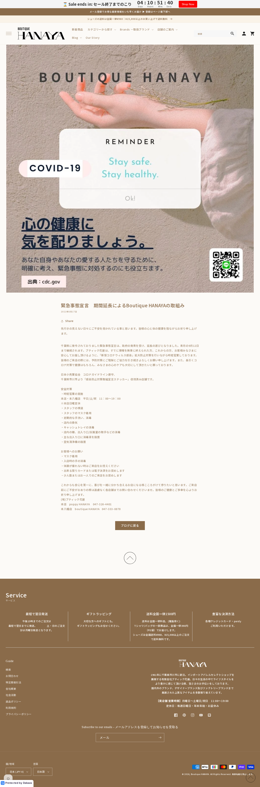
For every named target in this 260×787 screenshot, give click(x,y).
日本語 (41, 771)
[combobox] (215, 33)
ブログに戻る (130, 525)
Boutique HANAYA (200, 774)
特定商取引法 (13, 682)
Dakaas (27, 782)
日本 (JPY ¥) (17, 771)
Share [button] (69, 321)
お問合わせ (12, 676)
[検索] (232, 33)
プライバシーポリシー (19, 714)
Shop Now (188, 4)
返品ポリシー (13, 701)
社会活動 (11, 695)
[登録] (160, 737)
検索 (8, 669)
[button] (9, 33)
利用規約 (11, 708)
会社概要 (11, 688)
